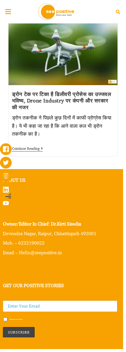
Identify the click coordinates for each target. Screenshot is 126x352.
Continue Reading (27, 148)
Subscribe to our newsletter (16, 319)
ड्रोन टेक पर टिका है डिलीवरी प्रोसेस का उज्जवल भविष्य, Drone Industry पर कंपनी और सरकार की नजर (61, 100)
